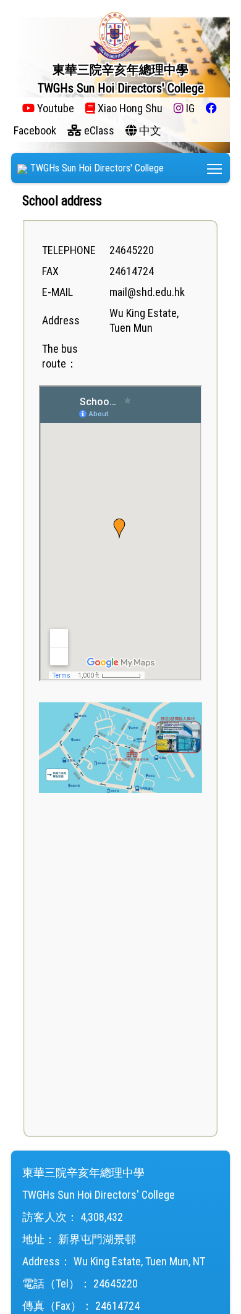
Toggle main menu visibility (215, 168)
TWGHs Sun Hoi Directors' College (97, 168)
